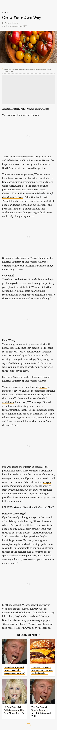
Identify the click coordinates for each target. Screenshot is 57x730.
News (5, 12)
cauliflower (8, 402)
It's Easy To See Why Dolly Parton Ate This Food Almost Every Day (14, 710)
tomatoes (7, 181)
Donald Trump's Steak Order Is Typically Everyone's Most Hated (14, 670)
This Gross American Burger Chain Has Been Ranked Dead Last (42, 670)
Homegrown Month (21, 108)
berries (43, 387)
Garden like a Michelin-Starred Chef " (34, 507)
